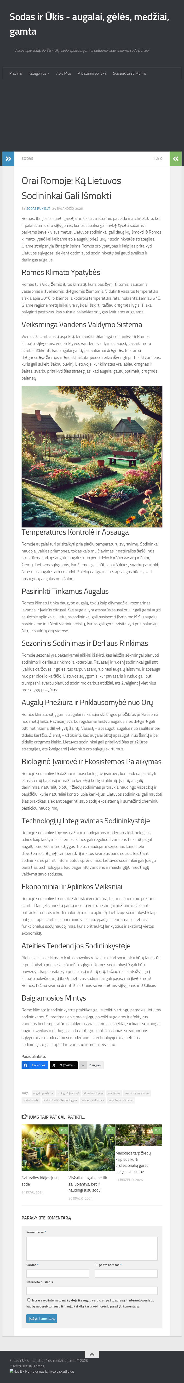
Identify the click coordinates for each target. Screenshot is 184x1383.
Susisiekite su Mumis (129, 73)
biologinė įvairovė (68, 1093)
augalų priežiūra (43, 1093)
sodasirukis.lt (38, 209)
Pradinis (15, 73)
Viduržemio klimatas (121, 1100)
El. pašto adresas (108, 1265)
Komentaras (36, 1232)
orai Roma (114, 1093)
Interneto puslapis (39, 1282)
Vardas (32, 1265)
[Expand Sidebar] (8, 159)
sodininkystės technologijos (60, 1100)
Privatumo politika (92, 73)
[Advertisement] (92, 115)
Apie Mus (63, 73)
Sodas (27, 158)
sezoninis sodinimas (137, 1093)
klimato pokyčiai (94, 1093)
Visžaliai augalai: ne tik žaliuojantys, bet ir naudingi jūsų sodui (88, 1184)
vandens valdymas (92, 1100)
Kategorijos (37, 73)
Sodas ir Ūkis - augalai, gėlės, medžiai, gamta (89, 24)
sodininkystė (31, 1100)
